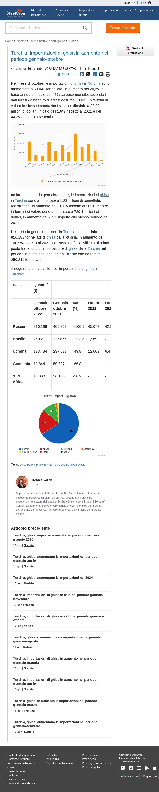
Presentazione (16, 771)
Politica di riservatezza (21, 783)
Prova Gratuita (123, 28)
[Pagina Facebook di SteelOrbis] (131, 768)
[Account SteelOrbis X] (123, 768)
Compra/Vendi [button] (143, 10)
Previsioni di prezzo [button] (63, 12)
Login (143, 2)
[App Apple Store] (155, 768)
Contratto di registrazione (22, 755)
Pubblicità (51, 755)
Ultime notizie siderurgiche (47, 41)
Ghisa (23, 464)
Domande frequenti (18, 759)
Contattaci (13, 775)
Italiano (127, 2)
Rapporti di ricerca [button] (86, 12)
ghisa (78, 83)
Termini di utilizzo (17, 779)
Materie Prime (35, 464)
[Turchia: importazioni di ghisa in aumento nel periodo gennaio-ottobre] (82, 74)
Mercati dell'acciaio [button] (38, 12)
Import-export (77, 464)
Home (9, 41)
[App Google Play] (147, 768)
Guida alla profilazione (136, 50)
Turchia (94, 83)
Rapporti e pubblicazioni (59, 763)
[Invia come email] (101, 74)
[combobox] (48, 28)
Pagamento (150, 776)
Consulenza (52, 759)
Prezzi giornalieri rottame (97, 763)
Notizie (21, 41)
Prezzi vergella (91, 767)
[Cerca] (85, 28)
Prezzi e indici (90, 755)
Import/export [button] (111, 10)
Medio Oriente (61, 464)
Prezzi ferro (89, 759)
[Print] (108, 74)
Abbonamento (129, 776)
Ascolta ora (69, 74)
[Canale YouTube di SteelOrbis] (139, 768)
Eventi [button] (126, 10)
